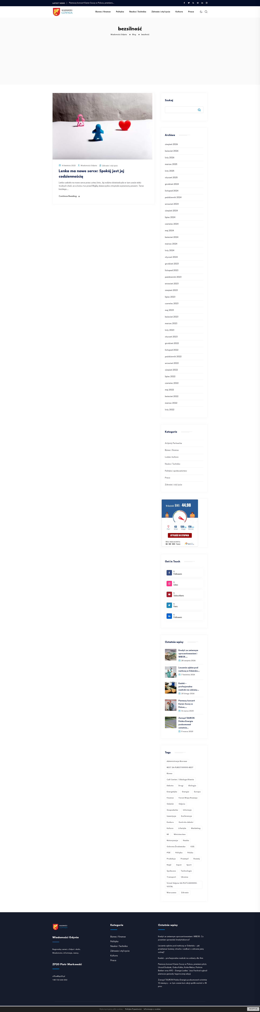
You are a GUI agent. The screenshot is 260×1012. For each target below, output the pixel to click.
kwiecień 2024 (171, 237)
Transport (171, 877)
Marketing (195, 828)
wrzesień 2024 (172, 204)
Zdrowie (184, 893)
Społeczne (171, 871)
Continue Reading (68, 196)
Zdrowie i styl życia (161, 12)
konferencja (186, 816)
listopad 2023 (171, 271)
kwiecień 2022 (171, 397)
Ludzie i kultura (171, 457)
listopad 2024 (171, 191)
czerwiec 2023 (171, 304)
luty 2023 (169, 330)
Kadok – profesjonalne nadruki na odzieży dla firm (180, 958)
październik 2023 (173, 277)
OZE (192, 847)
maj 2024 (169, 231)
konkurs (170, 822)
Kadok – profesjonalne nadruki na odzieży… (188, 687)
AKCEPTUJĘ (253, 1009)
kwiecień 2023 (171, 317)
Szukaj (169, 100)
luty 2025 (169, 171)
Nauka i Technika (137, 12)
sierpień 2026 (171, 144)
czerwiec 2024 (171, 224)
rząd (169, 865)
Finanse (170, 798)
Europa (197, 792)
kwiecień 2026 (171, 151)
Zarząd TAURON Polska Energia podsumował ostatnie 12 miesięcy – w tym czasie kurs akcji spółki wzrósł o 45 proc (182, 983)
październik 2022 (173, 357)
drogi (180, 786)
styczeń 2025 (171, 178)
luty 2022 (169, 410)
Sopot (178, 865)
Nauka (186, 840)
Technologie (186, 871)
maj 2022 (169, 390)
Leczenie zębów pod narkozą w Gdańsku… (189, 669)
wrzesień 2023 (171, 284)
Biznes (169, 773)
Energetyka (172, 792)
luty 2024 (169, 251)
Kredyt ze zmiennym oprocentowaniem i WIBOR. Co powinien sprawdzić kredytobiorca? (181, 938)
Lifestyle (182, 828)
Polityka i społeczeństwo (176, 471)
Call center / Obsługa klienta (180, 780)
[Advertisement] (130, 64)
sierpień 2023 (171, 290)
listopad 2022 (171, 350)
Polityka (120, 12)
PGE (168, 853)
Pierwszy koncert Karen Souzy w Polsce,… (186, 704)
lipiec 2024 (170, 217)
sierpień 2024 (171, 211)
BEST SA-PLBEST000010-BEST (180, 767)
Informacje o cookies (152, 1009)
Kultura (179, 12)
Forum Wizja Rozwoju (188, 798)
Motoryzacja (172, 840)
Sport (188, 865)
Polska (190, 853)
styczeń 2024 (171, 257)
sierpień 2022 (171, 370)
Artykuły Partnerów (173, 443)
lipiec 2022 (170, 377)
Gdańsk (170, 804)
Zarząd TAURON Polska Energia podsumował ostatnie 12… (95, 3)
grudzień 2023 (172, 264)
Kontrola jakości (186, 822)
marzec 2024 (171, 244)
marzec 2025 (171, 164)
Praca (191, 12)
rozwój (197, 859)
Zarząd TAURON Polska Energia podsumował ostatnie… (186, 723)
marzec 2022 (171, 403)
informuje (187, 810)
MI (168, 834)
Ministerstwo (180, 834)
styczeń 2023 (171, 337)
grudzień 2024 (172, 184)
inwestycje (171, 816)
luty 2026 (169, 158)
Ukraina (184, 877)
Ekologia (192, 786)
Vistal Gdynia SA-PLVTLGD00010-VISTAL (182, 884)
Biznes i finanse (103, 12)
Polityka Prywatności (133, 1009)
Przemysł (184, 859)
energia (185, 792)
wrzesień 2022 (172, 363)
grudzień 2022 (172, 343)
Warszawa (171, 893)
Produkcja (171, 859)
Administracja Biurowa (177, 761)
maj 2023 (169, 310)
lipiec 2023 (170, 297)
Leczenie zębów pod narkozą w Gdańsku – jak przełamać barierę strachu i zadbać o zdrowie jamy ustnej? (181, 949)
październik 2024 (173, 198)
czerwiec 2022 (171, 383)
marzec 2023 (171, 324)
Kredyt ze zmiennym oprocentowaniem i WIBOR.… (188, 653)
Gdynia (182, 804)
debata (170, 786)
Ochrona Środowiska (176, 847)
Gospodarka (172, 810)
